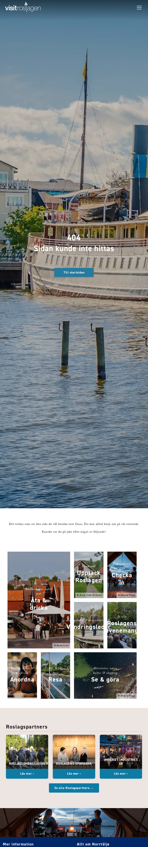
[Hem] (23, 7)
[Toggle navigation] (139, 7)
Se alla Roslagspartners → (74, 788)
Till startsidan (74, 272)
